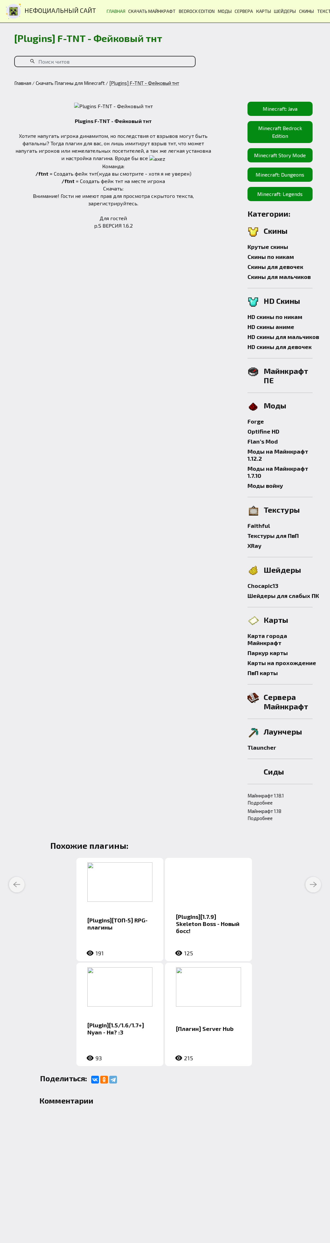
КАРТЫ (263, 11)
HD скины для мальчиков (283, 336)
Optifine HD (263, 431)
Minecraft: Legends (280, 194)
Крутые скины (268, 246)
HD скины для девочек (280, 346)
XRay (254, 545)
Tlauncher (262, 747)
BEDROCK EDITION (197, 11)
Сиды (274, 771)
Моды (275, 405)
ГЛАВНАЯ (116, 11)
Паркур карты (268, 652)
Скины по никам (271, 256)
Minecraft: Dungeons (280, 174)
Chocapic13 (263, 585)
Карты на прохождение (282, 662)
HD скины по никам (275, 316)
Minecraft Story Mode (280, 155)
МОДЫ (225, 11)
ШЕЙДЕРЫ (285, 11)
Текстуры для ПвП (273, 535)
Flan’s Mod (263, 441)
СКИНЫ (306, 11)
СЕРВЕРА (244, 11)
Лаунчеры (283, 731)
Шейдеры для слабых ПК (283, 595)
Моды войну (265, 485)
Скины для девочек (275, 266)
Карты (276, 619)
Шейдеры (282, 569)
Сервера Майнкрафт (286, 701)
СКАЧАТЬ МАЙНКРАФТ (152, 11)
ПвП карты (263, 672)
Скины (275, 230)
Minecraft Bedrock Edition (280, 132)
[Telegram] (113, 1080)
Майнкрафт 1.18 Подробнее (264, 814)
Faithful (259, 525)
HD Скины (282, 300)
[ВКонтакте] (95, 1080)
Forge (256, 421)
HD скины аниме (271, 326)
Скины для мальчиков (279, 276)
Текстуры (282, 509)
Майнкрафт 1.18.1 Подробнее (266, 799)
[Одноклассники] (104, 1080)
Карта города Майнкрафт (267, 639)
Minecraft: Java (280, 109)
